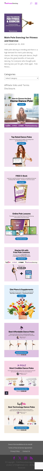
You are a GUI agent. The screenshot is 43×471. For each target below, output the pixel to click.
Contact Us (26, 451)
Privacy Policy (15, 451)
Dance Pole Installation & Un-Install (20, 444)
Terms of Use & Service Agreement (20, 448)
